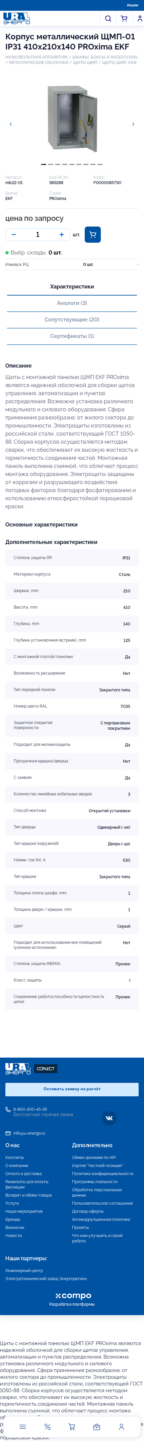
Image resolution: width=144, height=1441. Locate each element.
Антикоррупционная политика (101, 1219)
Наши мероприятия (24, 1211)
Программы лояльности (95, 1181)
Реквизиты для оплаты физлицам (26, 1184)
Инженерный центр (24, 1270)
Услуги (12, 1203)
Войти (140, 18)
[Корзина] (72, 1427)
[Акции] (47, 1427)
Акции (132, 5)
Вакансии (14, 1227)
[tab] (43, 164)
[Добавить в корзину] (93, 235)
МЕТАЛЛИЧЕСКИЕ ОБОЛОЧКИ (38, 62)
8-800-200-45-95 (30, 1109)
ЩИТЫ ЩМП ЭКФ (119, 62)
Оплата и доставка (23, 1173)
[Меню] (22, 1427)
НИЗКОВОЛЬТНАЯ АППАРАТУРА (36, 57)
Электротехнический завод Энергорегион (46, 1278)
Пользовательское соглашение (102, 1203)
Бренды (12, 1219)
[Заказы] (96, 1427)
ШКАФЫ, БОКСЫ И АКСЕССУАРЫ (105, 57)
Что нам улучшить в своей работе (97, 1238)
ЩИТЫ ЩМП (85, 62)
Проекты (80, 1227)
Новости (13, 1235)
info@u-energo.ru (29, 1133)
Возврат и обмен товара (28, 1195)
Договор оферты (87, 1211)
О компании (16, 1165)
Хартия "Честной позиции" (97, 1165)
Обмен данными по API (94, 1157)
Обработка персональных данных (97, 1193)
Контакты (14, 1157)
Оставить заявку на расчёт (72, 1089)
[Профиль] (121, 1427)
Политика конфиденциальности (102, 1173)
